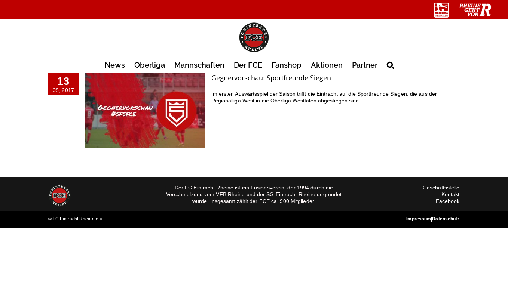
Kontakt (450, 194)
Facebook (448, 201)
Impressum (418, 219)
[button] (390, 64)
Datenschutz (445, 219)
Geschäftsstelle (441, 188)
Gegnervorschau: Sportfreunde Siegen (271, 77)
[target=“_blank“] (441, 10)
